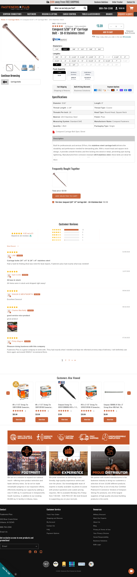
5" (82, 61)
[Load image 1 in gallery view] (9, 67)
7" (116, 61)
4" (65, 61)
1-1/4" (74, 57)
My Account (51, 522)
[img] (12, 252)
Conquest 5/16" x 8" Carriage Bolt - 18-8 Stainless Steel (43, 20)
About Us (96, 522)
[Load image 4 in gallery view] (32, 67)
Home (3, 20)
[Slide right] (38, 67)
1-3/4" (91, 57)
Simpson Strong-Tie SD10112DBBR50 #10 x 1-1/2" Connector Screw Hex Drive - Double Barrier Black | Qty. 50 (68, 405)
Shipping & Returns (62, 90)
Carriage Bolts (14, 20)
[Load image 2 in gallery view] (17, 67)
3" (125, 57)
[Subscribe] (36, 546)
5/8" (91, 49)
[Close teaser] (16, 574)
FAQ (48, 529)
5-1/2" (91, 61)
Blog (95, 526)
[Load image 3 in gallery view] (24, 67)
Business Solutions (101, 2)
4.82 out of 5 (28, 233)
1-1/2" (82, 57)
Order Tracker (117, 2)
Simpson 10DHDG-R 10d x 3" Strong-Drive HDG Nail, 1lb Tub (113, 405)
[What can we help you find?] (85, 8)
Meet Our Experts (99, 518)
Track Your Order (53, 514)
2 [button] (65, 360)
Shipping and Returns (55, 518)
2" (99, 57)
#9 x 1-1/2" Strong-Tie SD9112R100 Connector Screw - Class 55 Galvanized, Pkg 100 (45, 405)
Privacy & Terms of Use (101, 529)
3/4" (99, 49)
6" (99, 61)
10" (74, 65)
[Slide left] (3, 67)
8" (57, 65)
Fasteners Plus (65, 571)
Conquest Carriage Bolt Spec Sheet (70, 132)
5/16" (65, 49)
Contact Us (131, 2)
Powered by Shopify (75, 571)
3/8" (74, 49)
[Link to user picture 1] (12, 327)
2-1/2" (116, 57)
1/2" (82, 49)
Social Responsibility (101, 537)
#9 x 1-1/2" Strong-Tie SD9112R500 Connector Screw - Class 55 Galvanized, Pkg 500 (23, 405)
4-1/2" (74, 61)
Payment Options (53, 533)
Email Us (3, 532)
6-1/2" (108, 61)
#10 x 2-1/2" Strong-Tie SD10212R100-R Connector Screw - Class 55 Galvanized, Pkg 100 (91, 405)
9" (65, 65)
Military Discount (99, 514)
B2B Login (97, 544)
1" (65, 57)
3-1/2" (57, 61)
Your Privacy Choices (101, 533)
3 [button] (69, 360)
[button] (13, 14)
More (55, 160)
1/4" (57, 49)
